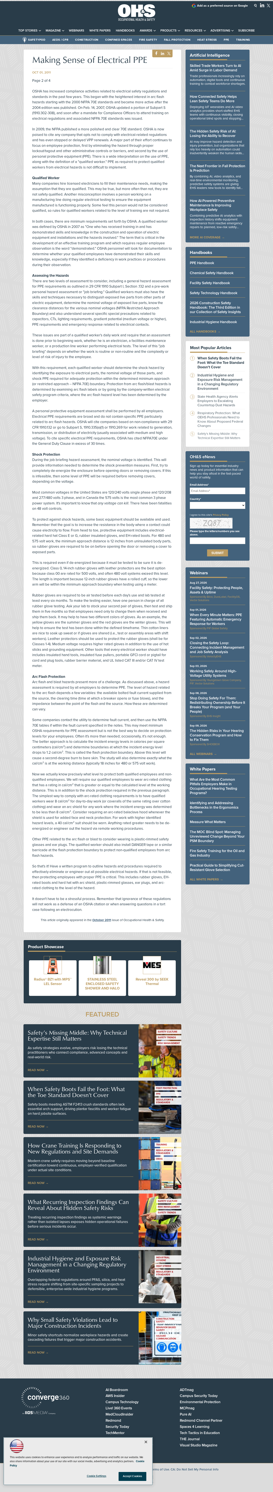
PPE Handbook (202, 263)
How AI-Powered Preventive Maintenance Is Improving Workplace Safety (212, 205)
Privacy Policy (221, 514)
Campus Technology (122, 1402)
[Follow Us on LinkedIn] (262, 5)
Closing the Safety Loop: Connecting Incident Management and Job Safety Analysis (217, 647)
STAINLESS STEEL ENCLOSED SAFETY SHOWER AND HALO (102, 984)
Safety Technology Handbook (213, 293)
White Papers (100, 30)
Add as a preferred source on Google (222, 5)
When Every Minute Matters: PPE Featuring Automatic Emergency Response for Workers (216, 619)
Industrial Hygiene (163, 1259)
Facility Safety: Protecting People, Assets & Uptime (216, 590)
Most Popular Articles (210, 347)
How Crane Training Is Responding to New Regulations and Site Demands (74, 1148)
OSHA (159, 1159)
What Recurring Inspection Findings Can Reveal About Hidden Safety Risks (78, 1205)
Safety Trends (167, 1037)
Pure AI (185, 1414)
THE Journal (190, 1439)
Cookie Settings (96, 1476)
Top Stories (28, 30)
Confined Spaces (118, 40)
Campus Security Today (199, 1396)
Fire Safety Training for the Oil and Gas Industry (217, 853)
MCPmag (187, 1408)
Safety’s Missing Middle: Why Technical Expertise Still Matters (77, 1035)
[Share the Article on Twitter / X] (168, 53)
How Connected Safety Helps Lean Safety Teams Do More (213, 98)
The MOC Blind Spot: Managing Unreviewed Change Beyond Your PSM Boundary (217, 836)
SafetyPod (36, 40)
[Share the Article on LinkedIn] (161, 53)
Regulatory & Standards (164, 1101)
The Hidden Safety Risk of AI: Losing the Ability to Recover (213, 133)
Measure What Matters (208, 822)
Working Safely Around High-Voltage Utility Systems (213, 673)
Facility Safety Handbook (210, 283)
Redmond (113, 1420)
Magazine (53, 30)
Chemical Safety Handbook (212, 273)
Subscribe (246, 30)
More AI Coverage (205, 237)
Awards (146, 30)
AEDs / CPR (60, 40)
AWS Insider (115, 1396)
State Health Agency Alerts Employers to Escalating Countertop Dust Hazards (217, 401)
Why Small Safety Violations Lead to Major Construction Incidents (73, 1323)
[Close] (146, 1442)
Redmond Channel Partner (201, 1420)
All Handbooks (203, 331)
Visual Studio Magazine (198, 1445)
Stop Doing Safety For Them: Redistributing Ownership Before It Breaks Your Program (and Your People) (217, 705)
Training (243, 40)
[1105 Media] (38, 1413)
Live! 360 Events (119, 1408)
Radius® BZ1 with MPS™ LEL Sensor (53, 981)
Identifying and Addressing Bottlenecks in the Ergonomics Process (214, 807)
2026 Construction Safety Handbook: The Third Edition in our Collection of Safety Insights (215, 307)
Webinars (76, 30)
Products (168, 30)
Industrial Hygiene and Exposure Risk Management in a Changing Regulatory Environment (77, 1264)
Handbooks (125, 30)
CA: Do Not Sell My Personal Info (195, 1469)
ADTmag (187, 1390)
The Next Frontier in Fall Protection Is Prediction (217, 168)
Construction (86, 40)
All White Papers (204, 879)
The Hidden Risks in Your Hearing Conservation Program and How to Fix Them (217, 735)
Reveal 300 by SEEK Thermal (152, 981)
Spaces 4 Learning (194, 1426)
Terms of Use (159, 1469)
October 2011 (101, 920)
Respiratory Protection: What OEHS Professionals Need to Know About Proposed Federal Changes (220, 419)
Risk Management (169, 1043)
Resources (193, 30)
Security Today (117, 1426)
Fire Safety (148, 40)
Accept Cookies (132, 1476)
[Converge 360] (45, 1398)
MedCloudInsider (119, 1414)
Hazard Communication (166, 1337)
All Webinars (201, 754)
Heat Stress (207, 40)
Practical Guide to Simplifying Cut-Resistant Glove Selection (217, 867)
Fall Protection (177, 40)
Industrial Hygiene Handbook (213, 322)
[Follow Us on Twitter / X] (268, 5)
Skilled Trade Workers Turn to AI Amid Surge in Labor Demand (215, 67)
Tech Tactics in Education (200, 1433)
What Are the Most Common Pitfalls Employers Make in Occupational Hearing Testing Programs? (213, 786)
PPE (226, 40)
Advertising (220, 30)
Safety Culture (167, 1031)
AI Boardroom (117, 1390)
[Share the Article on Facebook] (155, 53)
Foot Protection (166, 1088)
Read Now (36, 1070)
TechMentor (115, 1433)
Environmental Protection (200, 1402)
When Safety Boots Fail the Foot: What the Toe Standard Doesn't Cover (76, 1092)
